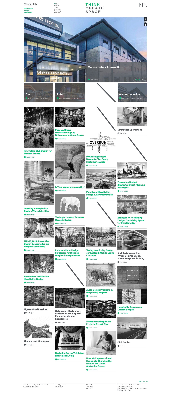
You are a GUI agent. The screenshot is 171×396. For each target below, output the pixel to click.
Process (57, 5)
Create (95, 8)
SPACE (93, 12)
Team (55, 7)
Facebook (89, 388)
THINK (93, 5)
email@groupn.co (61, 385)
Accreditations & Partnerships (128, 385)
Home (55, 3)
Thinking (57, 11)
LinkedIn (89, 385)
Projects (57, 9)
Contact (57, 12)
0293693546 (59, 386)
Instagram (89, 386)
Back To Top (143, 381)
